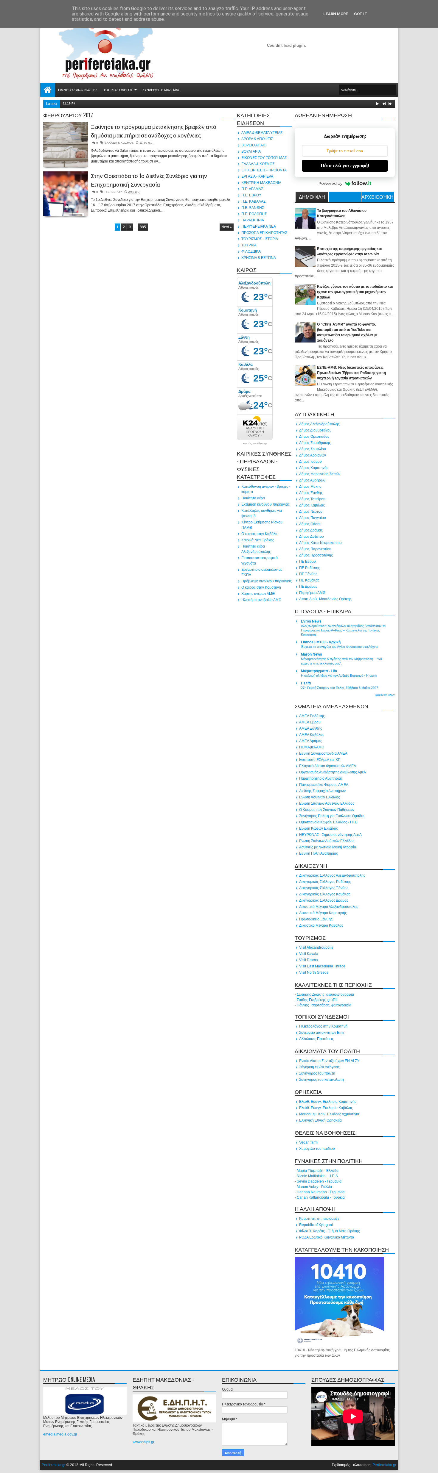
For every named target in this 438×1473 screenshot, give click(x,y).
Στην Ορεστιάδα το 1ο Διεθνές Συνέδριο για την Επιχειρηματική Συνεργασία (149, 179)
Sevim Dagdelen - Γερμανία (319, 1181)
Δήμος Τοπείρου (312, 499)
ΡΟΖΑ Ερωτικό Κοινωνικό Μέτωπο (326, 1237)
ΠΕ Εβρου (307, 561)
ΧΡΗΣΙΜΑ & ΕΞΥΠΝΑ (258, 258)
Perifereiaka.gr (54, 1465)
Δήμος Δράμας (311, 530)
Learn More (335, 14)
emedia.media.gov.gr (60, 1434)
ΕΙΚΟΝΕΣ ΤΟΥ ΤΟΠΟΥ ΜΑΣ (264, 158)
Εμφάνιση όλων (385, 694)
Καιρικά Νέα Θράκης (257, 540)
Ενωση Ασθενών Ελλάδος (319, 797)
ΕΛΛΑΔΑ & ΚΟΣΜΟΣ (119, 142)
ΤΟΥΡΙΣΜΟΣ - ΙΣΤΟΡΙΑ (259, 239)
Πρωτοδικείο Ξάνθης (316, 919)
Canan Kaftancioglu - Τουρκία (321, 1197)
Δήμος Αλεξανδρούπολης (319, 424)
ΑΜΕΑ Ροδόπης (312, 716)
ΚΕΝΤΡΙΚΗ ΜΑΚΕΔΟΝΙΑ (261, 183)
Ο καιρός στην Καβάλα (259, 534)
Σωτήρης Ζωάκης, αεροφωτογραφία (325, 994)
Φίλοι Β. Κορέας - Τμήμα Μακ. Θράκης (329, 1231)
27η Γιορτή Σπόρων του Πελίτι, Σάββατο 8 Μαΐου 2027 (339, 687)
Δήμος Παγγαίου (312, 518)
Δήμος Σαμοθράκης (315, 443)
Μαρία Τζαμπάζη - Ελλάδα (317, 1171)
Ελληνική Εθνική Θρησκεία (320, 1120)
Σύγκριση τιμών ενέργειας (319, 1067)
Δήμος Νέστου (310, 511)
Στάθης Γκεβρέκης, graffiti (317, 1000)
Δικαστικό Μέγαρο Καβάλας (321, 925)
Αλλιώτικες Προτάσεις (316, 1039)
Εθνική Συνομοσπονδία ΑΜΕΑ (323, 753)
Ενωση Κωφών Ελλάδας (318, 828)
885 (143, 227)
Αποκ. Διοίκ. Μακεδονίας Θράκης (325, 599)
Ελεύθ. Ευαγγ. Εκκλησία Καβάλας (326, 1108)
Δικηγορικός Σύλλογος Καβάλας (324, 894)
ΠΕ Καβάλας (309, 580)
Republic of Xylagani (316, 1225)
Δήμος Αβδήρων (312, 480)
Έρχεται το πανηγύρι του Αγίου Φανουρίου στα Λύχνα (339, 646)
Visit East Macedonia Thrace (322, 966)
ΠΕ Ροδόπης (309, 568)
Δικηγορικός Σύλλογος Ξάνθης (323, 888)
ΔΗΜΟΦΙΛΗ (312, 196)
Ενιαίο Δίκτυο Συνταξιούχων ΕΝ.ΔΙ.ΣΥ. (329, 1061)
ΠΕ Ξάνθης (308, 574)
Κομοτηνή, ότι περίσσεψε (319, 1218)
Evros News (311, 621)
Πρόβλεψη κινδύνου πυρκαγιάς (266, 581)
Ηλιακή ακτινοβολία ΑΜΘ (261, 600)
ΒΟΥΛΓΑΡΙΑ (251, 151)
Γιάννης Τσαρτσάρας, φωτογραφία (324, 1005)
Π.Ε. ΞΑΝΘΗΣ (252, 208)
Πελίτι (306, 683)
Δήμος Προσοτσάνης (316, 555)
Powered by (330, 183)
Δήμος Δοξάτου (311, 536)
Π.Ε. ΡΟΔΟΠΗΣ (254, 214)
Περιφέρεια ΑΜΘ (312, 593)
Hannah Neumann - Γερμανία (320, 1192)
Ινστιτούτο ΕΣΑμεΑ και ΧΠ (320, 760)
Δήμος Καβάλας (312, 505)
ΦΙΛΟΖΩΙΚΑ (251, 251)
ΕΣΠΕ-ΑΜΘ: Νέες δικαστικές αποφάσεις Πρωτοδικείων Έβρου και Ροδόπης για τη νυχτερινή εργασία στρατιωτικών (351, 372)
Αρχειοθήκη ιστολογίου (377, 197)
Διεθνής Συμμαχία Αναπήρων (322, 791)
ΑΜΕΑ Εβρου (310, 722)
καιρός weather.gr (255, 443)
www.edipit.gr (143, 1442)
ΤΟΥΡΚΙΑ (249, 245)
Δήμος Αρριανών (312, 455)
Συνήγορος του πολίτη (317, 1073)
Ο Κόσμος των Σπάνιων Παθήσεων (326, 810)
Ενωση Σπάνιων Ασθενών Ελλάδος (326, 803)
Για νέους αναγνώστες (77, 90)
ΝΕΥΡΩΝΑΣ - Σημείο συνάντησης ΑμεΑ (330, 835)
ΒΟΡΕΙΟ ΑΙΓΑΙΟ (253, 145)
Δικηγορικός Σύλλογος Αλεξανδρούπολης (332, 875)
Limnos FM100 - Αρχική (321, 642)
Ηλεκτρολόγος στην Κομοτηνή (323, 1026)
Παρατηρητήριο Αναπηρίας (321, 778)
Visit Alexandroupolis (316, 947)
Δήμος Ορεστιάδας (314, 436)
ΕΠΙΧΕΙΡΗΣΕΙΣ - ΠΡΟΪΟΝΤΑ (264, 170)
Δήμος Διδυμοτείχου (315, 430)
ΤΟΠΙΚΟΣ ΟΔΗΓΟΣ (118, 90)
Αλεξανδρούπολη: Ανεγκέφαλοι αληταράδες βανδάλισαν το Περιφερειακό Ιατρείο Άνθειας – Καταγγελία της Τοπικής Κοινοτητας (343, 630)
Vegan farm (308, 1142)
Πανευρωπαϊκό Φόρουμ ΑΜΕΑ (323, 785)
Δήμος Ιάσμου (310, 461)
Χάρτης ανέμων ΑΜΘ (258, 594)
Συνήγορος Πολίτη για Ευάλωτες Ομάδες (331, 816)
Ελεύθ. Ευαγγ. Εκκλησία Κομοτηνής (327, 1102)
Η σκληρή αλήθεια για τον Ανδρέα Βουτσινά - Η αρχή (339, 675)
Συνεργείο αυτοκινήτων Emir (321, 1033)
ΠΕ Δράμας (308, 586)
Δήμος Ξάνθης (311, 493)
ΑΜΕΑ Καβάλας (311, 735)
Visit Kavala (308, 954)
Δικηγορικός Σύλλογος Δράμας (323, 900)
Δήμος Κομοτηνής (313, 468)
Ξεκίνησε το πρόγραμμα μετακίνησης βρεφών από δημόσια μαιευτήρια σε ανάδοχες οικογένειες (153, 130)
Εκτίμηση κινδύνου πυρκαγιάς (265, 504)
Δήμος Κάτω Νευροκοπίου (320, 543)
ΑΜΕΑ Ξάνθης (310, 728)
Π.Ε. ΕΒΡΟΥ (113, 191)
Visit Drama (308, 960)
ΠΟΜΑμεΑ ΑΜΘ (311, 747)
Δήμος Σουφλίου (312, 449)
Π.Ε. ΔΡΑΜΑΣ (252, 189)
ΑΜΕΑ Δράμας (310, 741)
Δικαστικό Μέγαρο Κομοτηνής (323, 913)
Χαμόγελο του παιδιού (317, 1149)
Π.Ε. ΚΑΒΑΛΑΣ (253, 201)
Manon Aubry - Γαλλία (314, 1187)
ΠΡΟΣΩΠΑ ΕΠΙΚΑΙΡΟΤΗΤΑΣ (264, 233)
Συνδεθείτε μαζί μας (161, 90)
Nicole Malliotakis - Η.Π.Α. (318, 1176)
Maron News (311, 654)
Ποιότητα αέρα (253, 498)
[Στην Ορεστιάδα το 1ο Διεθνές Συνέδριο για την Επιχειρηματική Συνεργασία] (65, 193)
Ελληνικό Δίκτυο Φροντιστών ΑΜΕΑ (327, 766)
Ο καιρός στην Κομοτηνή (261, 587)
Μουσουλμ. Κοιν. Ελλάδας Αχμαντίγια (329, 1114)
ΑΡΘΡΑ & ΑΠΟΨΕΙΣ (257, 139)
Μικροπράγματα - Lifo (319, 671)
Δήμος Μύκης (310, 486)
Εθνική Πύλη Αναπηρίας (318, 853)
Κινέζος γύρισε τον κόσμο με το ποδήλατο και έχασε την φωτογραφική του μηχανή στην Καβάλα (355, 291)
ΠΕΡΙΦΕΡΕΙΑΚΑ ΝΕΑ (258, 226)
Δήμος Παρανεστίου (315, 549)
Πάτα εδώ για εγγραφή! (345, 165)
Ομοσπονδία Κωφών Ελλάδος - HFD (328, 822)
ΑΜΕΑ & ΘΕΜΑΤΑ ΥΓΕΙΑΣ (261, 133)
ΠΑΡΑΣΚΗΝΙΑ (252, 220)
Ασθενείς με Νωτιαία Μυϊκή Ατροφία (327, 847)
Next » (226, 227)
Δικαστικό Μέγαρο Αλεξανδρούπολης (328, 907)
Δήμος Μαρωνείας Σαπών (319, 474)
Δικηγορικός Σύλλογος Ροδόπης (325, 882)
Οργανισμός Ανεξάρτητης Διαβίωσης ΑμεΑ (332, 772)
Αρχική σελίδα (47, 90)
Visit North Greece (314, 972)
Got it (360, 14)
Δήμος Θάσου (310, 524)
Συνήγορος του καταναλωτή (321, 1080)
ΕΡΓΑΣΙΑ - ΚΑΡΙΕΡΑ (257, 176)
